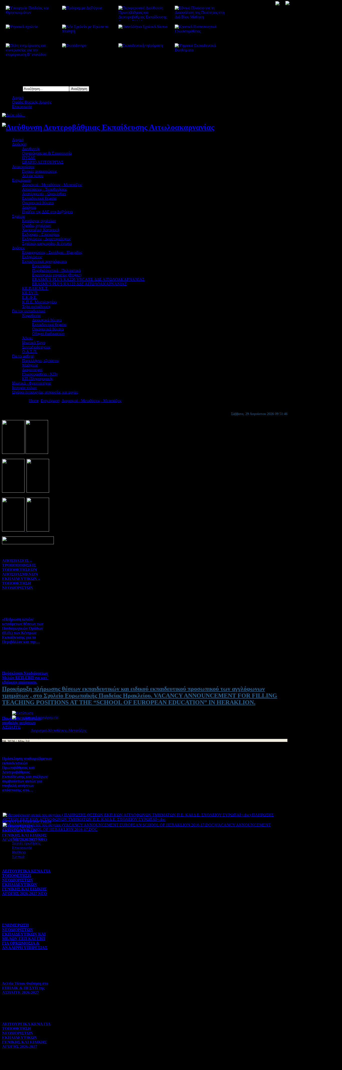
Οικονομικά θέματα (38, 203)
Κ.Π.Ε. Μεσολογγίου (39, 302)
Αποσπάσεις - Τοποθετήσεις (44, 189)
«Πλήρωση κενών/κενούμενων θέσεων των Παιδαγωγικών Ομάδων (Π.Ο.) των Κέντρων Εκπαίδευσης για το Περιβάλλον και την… (22, 630)
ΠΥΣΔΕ (28, 158)
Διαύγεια (29, 207)
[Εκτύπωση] (22, 713)
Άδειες (27, 338)
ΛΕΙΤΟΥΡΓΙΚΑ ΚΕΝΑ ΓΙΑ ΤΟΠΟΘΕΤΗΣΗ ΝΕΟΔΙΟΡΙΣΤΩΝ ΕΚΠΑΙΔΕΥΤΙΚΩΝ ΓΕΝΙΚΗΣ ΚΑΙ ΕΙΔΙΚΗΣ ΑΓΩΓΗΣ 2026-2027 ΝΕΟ (26, 882)
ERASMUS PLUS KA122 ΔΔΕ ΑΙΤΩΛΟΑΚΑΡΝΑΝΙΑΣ (79, 284)
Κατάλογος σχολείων (39, 221)
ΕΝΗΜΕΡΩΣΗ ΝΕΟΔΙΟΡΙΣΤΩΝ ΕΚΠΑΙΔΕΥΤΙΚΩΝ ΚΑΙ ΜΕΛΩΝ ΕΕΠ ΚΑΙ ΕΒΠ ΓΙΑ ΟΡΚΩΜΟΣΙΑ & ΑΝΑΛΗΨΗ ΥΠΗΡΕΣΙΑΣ (24, 936)
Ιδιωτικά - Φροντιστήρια (31, 383)
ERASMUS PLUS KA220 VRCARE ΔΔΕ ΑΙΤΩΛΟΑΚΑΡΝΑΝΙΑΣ (88, 279)
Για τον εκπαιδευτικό (28, 311)
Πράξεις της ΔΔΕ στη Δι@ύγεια (47, 212)
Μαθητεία (30, 365)
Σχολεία (18, 216)
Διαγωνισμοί (32, 369)
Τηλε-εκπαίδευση (36, 306)
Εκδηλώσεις (32, 257)
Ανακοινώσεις (23, 167)
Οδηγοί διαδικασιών (48, 333)
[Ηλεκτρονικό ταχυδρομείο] (35, 717)
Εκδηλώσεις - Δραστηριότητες (46, 239)
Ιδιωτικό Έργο (33, 342)
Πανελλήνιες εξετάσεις (40, 360)
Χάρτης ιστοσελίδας (28, 839)
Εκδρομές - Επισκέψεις (41, 234)
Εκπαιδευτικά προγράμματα (44, 261)
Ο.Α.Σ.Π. (29, 351)
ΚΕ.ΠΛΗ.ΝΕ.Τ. (35, 288)
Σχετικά (18, 857)
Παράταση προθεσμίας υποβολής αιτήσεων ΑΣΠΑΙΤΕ (21, 722)
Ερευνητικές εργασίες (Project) (56, 275)
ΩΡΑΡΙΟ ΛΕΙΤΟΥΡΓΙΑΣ (42, 162)
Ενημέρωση (21, 180)
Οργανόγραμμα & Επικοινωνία (47, 153)
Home (34, 400)
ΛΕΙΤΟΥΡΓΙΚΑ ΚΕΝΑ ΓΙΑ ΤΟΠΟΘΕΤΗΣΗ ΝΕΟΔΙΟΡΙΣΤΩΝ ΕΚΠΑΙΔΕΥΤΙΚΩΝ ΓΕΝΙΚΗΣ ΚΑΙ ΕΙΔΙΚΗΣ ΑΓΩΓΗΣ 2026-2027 (26, 1035)
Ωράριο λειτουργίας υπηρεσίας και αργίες (45, 392)
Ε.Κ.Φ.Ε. (29, 297)
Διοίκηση (19, 144)
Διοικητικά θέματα (47, 320)
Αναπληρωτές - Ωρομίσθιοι (44, 194)
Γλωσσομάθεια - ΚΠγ (40, 374)
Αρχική (18, 97)
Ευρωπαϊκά (41, 266)
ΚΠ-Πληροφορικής (37, 378)
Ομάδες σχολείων (36, 225)
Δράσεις (18, 248)
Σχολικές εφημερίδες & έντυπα (47, 243)
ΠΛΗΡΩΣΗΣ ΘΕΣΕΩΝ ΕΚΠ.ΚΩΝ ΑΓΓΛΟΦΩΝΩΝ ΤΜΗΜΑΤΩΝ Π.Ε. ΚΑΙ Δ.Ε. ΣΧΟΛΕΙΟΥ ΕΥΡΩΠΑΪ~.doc (138, 817)
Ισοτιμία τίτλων (24, 387)
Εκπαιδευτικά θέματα (39, 198)
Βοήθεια (19, 852)
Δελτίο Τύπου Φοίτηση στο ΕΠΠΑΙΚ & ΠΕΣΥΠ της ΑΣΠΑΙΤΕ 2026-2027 (25, 988)
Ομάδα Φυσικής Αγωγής (31, 102)
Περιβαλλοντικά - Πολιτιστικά (56, 270)
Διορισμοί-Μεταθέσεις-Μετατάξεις (59, 730)
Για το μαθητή (23, 356)
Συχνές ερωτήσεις (26, 843)
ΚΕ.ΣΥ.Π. (30, 293)
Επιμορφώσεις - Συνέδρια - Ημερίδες (52, 252)
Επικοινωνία (22, 106)
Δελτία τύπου (32, 176)
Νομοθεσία (31, 315)
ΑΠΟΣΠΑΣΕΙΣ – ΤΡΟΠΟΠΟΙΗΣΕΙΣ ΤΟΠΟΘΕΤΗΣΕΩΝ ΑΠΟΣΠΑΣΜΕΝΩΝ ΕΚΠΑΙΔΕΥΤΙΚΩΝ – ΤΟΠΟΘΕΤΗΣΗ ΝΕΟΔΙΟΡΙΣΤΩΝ (21, 574)
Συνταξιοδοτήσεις (36, 347)
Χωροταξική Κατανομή (40, 230)
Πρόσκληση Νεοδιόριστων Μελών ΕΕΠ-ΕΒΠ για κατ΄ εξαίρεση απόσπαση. (25, 677)
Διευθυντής (31, 149)
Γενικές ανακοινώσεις (39, 171)
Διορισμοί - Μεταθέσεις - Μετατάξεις (52, 185)
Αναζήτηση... (12, 88)
